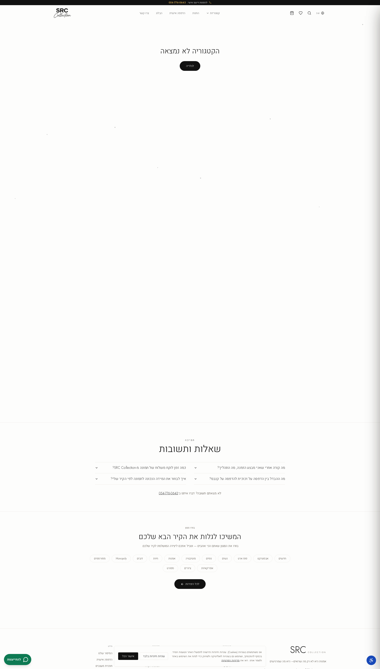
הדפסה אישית (177, 13)
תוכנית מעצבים (104, 666)
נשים (225, 558)
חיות (155, 558)
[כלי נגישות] (371, 660)
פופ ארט (242, 558)
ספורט (170, 568)
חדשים (282, 558)
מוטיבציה (191, 558)
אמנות (171, 558)
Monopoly (121, 558)
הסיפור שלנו (105, 653)
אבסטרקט (262, 558)
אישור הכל (128, 656)
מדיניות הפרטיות (230, 660)
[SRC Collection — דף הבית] (62, 13)
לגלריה (190, 66)
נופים (209, 558)
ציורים (187, 568)
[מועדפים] (301, 13)
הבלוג (159, 13)
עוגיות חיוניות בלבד (154, 656)
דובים (140, 558)
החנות (195, 13)
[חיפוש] (309, 13)
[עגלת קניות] (292, 13)
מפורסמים (99, 558)
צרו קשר (144, 13)
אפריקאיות (207, 568)
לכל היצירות (192, 584)
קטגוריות (215, 13)
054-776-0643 (177, 2)
